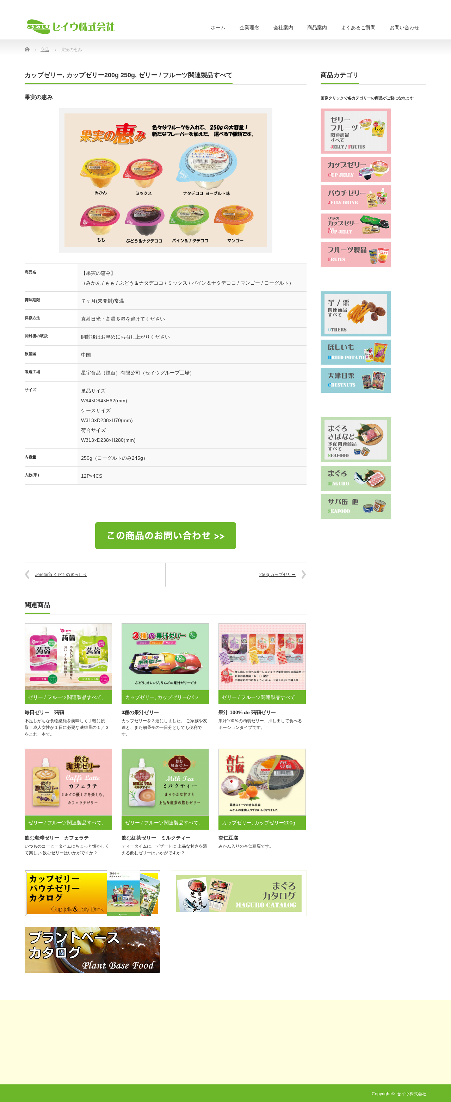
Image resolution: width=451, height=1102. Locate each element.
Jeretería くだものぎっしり (61, 574)
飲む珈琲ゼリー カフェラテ (57, 838)
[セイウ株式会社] (71, 26)
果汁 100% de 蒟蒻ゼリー (247, 712)
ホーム (218, 27)
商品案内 (317, 27)
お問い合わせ (404, 27)
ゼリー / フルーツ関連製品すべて (185, 75)
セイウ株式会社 (411, 1093)
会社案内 (283, 27)
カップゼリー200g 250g (100, 75)
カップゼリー (44, 75)
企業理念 (249, 27)
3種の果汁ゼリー (140, 712)
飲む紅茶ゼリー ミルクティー (156, 838)
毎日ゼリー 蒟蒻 (44, 712)
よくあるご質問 (358, 27)
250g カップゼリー (277, 574)
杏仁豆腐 (228, 838)
